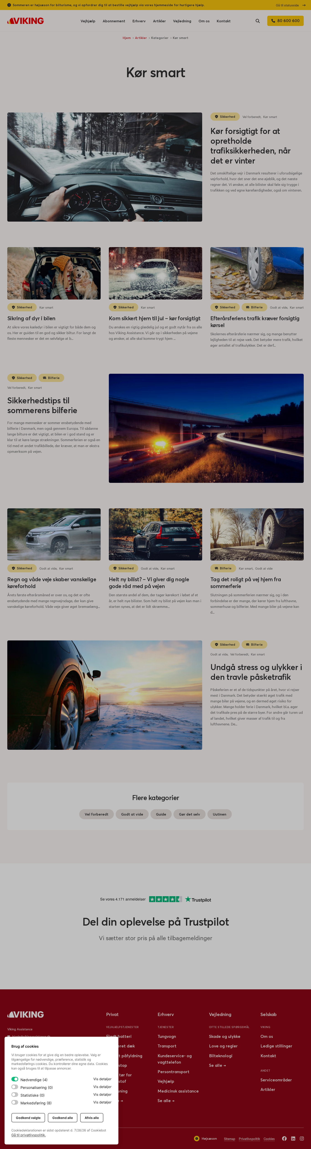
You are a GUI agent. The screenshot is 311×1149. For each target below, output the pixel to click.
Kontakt (224, 21)
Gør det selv (189, 814)
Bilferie (257, 307)
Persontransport (173, 1071)
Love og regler (223, 1046)
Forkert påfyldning (124, 1055)
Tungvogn (167, 1036)
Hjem (127, 38)
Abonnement (114, 21)
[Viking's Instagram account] (302, 1138)
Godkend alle (62, 1118)
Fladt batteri (119, 1036)
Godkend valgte (28, 1118)
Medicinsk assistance (178, 1091)
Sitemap (229, 1138)
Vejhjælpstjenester (122, 1027)
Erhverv (139, 22)
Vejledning (182, 21)
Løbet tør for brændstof (119, 1078)
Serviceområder (276, 1079)
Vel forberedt (251, 116)
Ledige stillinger (276, 1046)
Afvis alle (92, 1118)
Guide (161, 814)
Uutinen (219, 814)
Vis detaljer (102, 1079)
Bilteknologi (220, 1055)
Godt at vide (278, 307)
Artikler (159, 22)
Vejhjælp (88, 22)
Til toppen (293, 987)
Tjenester (166, 1027)
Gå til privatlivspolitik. (28, 1135)
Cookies (269, 1138)
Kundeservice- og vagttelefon (175, 1059)
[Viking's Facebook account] (284, 1138)
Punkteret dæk (120, 1046)
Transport (167, 1046)
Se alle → (166, 1100)
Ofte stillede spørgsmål (229, 1027)
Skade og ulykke (224, 1036)
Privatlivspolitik (249, 1138)
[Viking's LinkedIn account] (293, 1138)
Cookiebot (98, 1130)
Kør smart (270, 116)
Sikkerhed (227, 117)
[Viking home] (25, 21)
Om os (204, 22)
